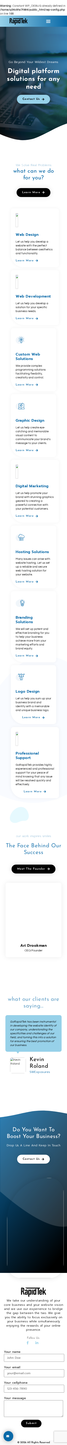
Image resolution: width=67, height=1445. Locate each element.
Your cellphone (16, 1383)
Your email (12, 1367)
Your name (12, 1352)
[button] (48, 21)
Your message (15, 1398)
